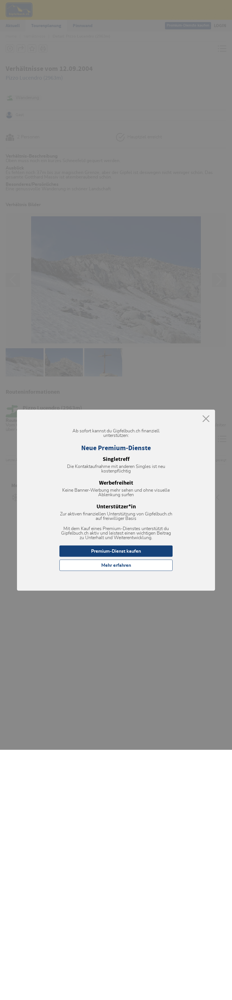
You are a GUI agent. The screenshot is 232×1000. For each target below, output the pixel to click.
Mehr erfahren (116, 565)
